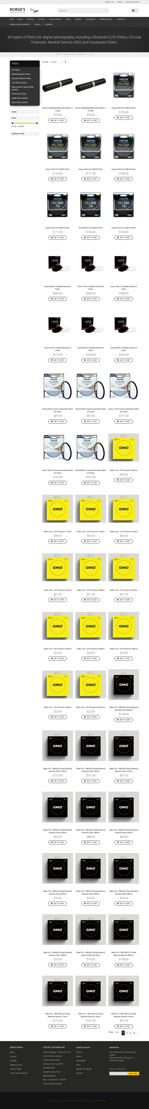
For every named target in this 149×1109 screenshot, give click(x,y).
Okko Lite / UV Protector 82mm (124, 470)
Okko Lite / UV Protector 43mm (57, 707)
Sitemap (13, 1061)
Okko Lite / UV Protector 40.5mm (90, 707)
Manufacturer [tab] (18, 134)
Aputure (79, 1073)
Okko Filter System (19, 102)
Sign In (119, 2)
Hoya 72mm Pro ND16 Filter (58, 228)
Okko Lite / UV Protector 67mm (124, 531)
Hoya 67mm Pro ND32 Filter (124, 169)
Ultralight (101, 1100)
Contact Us (109, 2)
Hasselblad (80, 1061)
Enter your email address (117, 1069)
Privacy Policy (16, 1069)
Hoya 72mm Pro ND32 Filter (91, 169)
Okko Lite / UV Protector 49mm (91, 649)
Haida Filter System (20, 98)
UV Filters (16, 70)
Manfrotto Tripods (83, 1069)
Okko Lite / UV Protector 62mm (57, 590)
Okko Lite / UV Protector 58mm (91, 590)
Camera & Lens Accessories (74, 54)
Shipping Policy (16, 1065)
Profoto (79, 1052)
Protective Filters (19, 94)
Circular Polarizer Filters (21, 78)
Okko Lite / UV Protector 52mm (57, 649)
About (12, 1052)
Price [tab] (14, 118)
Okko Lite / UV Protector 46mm (124, 649)
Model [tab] (14, 112)
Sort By (45, 62)
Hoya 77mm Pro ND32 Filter (58, 169)
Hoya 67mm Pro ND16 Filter (124, 228)
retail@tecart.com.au (51, 1072)
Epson (78, 1056)
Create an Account (132, 2)
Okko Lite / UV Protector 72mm (91, 531)
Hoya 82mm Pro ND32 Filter (124, 108)
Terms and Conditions (19, 1073)
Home (58, 54)
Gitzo (78, 1065)
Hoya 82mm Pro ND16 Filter (91, 228)
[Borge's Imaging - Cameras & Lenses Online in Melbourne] (24, 10)
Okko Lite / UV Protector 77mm (57, 531)
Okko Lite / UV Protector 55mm (124, 590)
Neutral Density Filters (21, 74)
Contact (13, 1056)
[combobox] (83, 10)
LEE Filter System (19, 83)
